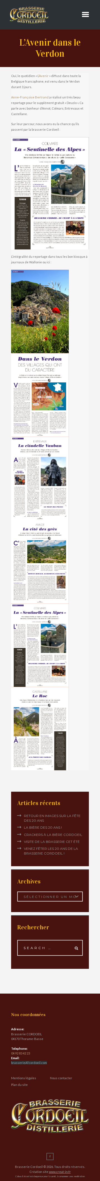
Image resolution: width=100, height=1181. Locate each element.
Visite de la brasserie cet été (52, 842)
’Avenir (44, 76)
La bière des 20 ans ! (43, 827)
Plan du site (19, 1084)
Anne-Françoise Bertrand (30, 97)
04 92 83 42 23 (20, 1053)
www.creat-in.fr (60, 1171)
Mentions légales (23, 1078)
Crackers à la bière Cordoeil (53, 835)
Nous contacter (61, 1078)
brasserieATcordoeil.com (29, 1062)
